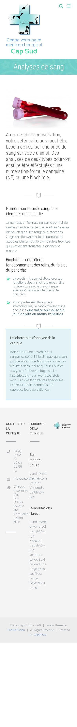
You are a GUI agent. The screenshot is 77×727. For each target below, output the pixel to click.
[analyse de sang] (38, 90)
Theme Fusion (16, 630)
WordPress (40, 634)
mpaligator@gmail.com (18, 478)
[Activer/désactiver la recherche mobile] (61, 6)
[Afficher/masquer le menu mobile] (69, 6)
